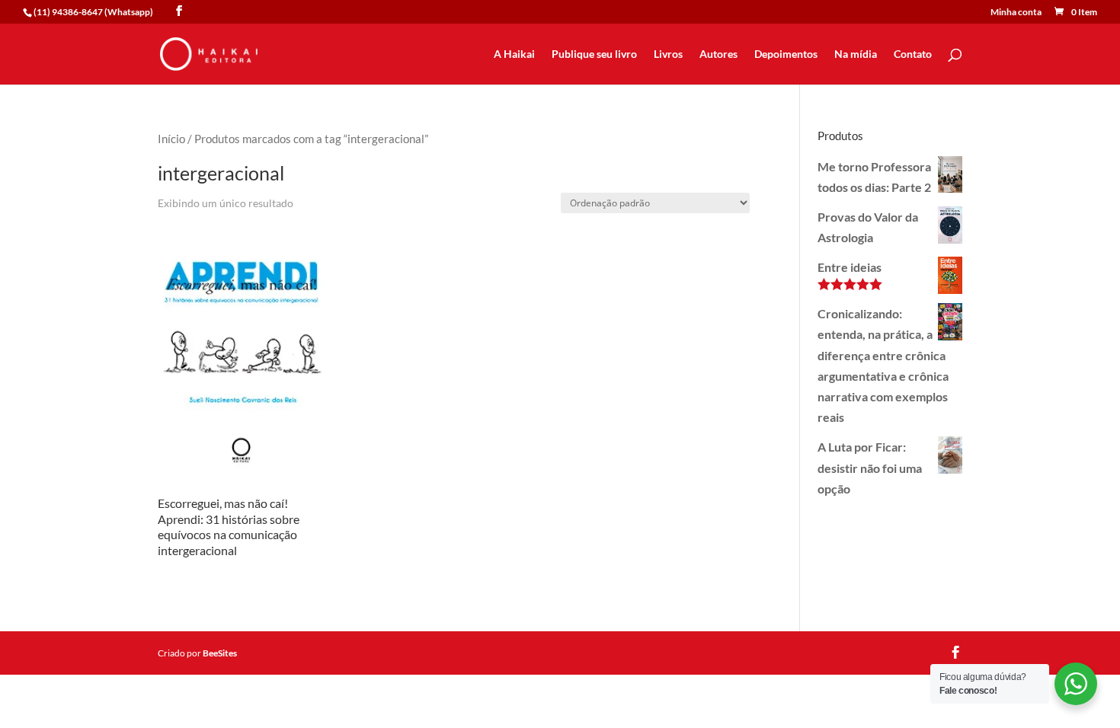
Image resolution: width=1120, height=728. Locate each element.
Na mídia (855, 54)
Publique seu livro (594, 54)
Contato (913, 54)
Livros (668, 54)
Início (171, 138)
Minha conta (1016, 13)
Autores (718, 54)
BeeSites (220, 653)
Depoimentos (786, 54)
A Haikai (514, 54)
